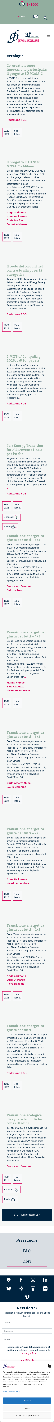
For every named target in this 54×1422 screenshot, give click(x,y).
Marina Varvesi (16, 682)
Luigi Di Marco (16, 979)
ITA (13, 16)
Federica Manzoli (17, 224)
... (27, 114)
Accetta (27, 1400)
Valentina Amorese (18, 690)
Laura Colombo (16, 786)
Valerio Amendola (18, 883)
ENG (24, 16)
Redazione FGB (17, 119)
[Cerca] (44, 18)
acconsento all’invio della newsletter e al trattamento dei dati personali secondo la (28, 1350)
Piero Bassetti (15, 983)
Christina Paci (15, 220)
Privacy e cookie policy (11, 1391)
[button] (49, 1365)
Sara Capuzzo (15, 686)
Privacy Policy (28, 1353)
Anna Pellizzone (17, 216)
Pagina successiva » (30, 1215)
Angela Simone (16, 212)
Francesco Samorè (19, 586)
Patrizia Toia (14, 590)
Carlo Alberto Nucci (19, 783)
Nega (27, 1408)
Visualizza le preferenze (27, 1415)
